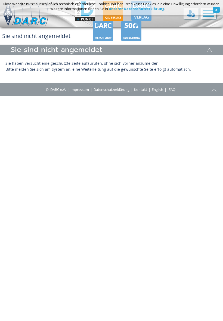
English (157, 89)
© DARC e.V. (56, 89)
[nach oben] (209, 49)
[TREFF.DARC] (85, 18)
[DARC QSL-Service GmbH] (113, 18)
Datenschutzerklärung (111, 89)
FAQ (172, 89)
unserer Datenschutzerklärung (136, 8)
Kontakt (140, 89)
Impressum (79, 89)
